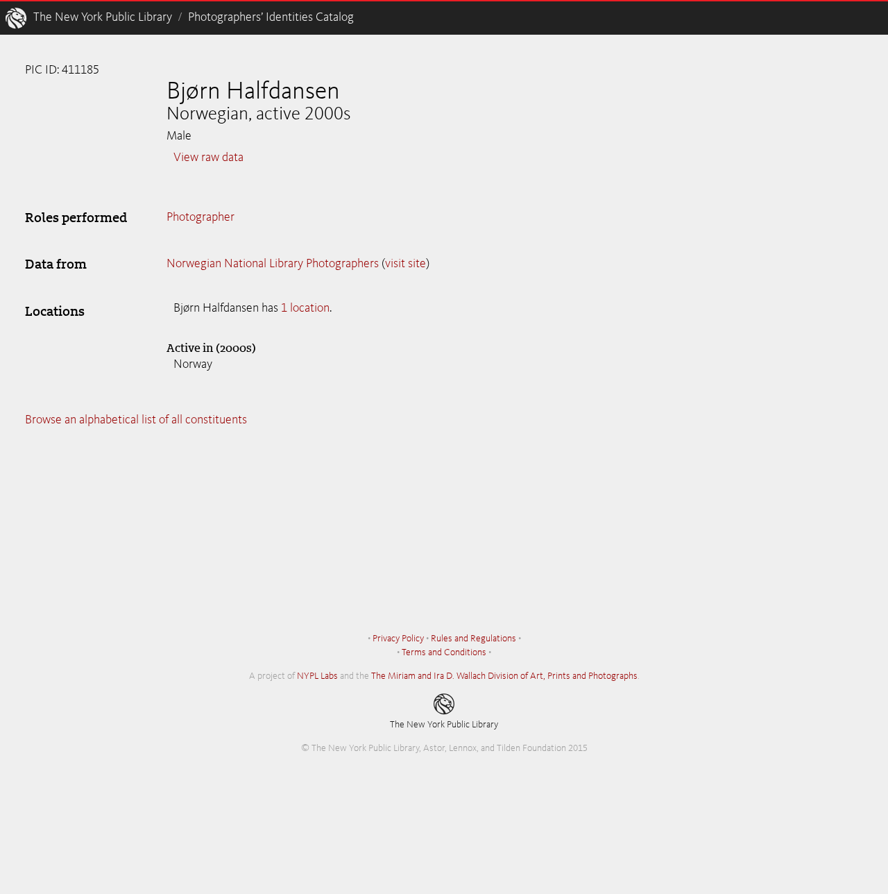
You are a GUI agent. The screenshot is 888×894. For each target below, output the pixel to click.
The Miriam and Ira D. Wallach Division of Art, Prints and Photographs (504, 676)
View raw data (208, 157)
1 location (305, 308)
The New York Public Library (102, 17)
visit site (405, 264)
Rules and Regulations (473, 638)
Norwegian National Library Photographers (272, 264)
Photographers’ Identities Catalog (271, 17)
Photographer (200, 217)
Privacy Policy (398, 638)
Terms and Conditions (444, 652)
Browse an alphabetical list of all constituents (136, 420)
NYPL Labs (317, 676)
